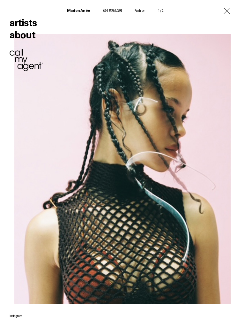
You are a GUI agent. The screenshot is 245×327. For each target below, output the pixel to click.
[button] (183, 163)
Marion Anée (78, 11)
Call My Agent (26, 60)
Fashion (140, 11)
